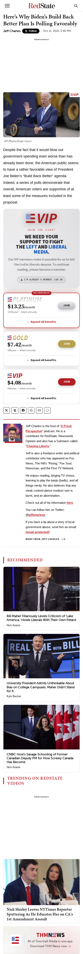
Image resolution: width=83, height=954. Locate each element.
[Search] (76, 5)
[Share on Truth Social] (14, 410)
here (70, 502)
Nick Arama (13, 625)
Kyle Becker (14, 696)
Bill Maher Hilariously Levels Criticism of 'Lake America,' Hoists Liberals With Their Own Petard (41, 618)
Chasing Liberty (38, 446)
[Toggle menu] (7, 6)
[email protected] (37, 532)
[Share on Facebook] (23, 410)
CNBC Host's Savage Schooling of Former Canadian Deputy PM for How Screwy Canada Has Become (40, 758)
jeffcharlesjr (37, 515)
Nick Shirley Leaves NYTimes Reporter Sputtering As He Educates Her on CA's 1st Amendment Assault (40, 914)
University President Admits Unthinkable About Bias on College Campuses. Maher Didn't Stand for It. (41, 687)
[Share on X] (6, 410)
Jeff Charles (12, 31)
